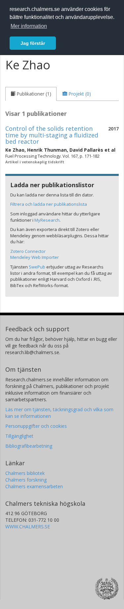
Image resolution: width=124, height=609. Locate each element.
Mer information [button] (29, 26)
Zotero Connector (28, 251)
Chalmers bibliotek (25, 473)
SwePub (37, 267)
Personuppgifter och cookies (36, 426)
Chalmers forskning (26, 480)
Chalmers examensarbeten (34, 486)
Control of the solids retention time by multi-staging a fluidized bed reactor (51, 135)
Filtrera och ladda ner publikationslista (48, 204)
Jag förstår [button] (33, 43)
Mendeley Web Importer (34, 257)
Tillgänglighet (19, 436)
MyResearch (47, 220)
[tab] (31, 94)
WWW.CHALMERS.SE (27, 526)
